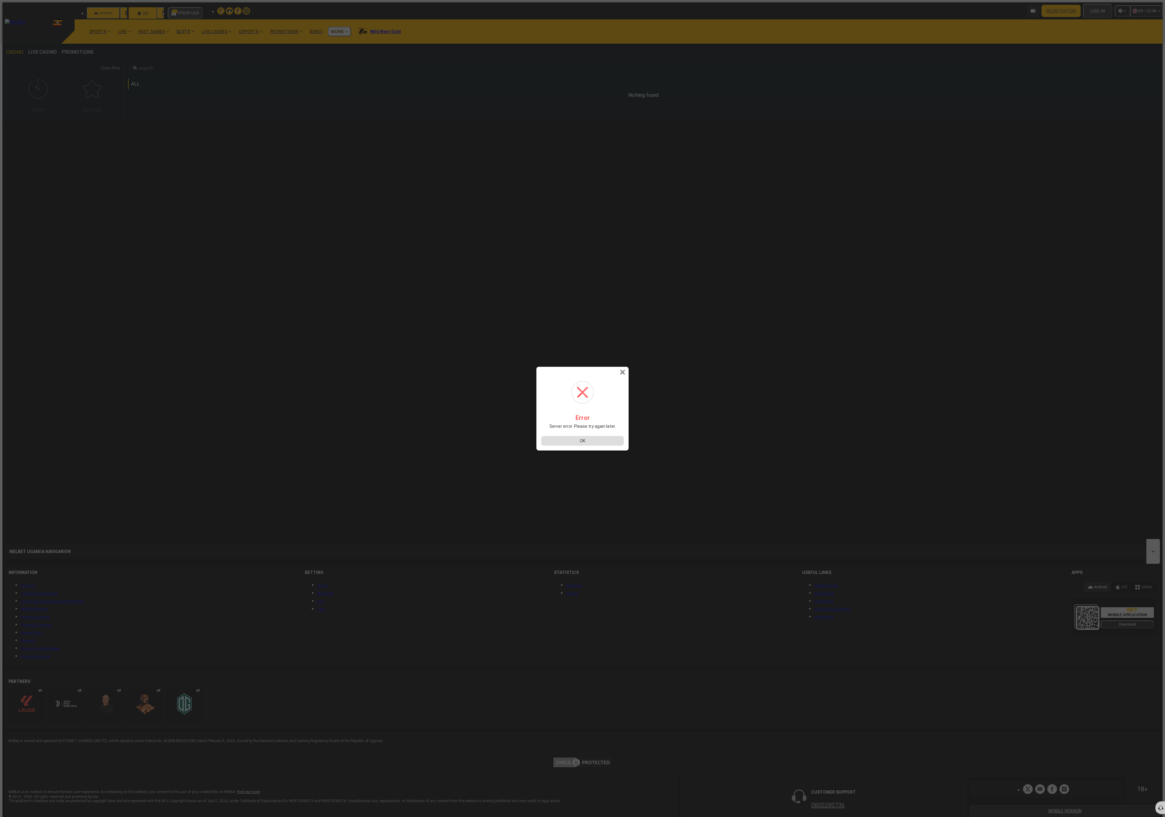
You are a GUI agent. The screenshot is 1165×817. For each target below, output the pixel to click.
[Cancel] (623, 372)
